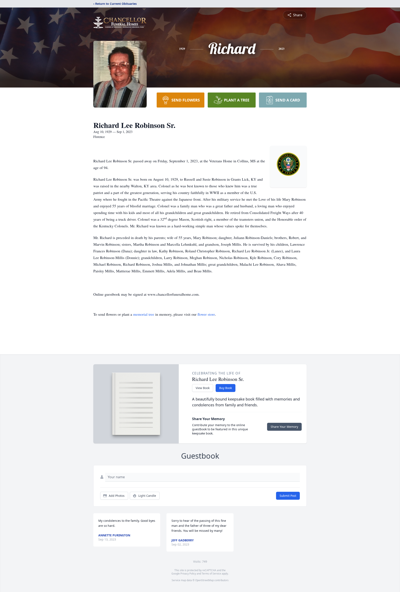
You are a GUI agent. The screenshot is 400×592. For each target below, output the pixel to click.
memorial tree (143, 314)
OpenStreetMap (204, 580)
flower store (206, 314)
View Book (203, 388)
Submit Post (288, 496)
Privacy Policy (188, 573)
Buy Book (225, 388)
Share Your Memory (284, 427)
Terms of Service (211, 573)
